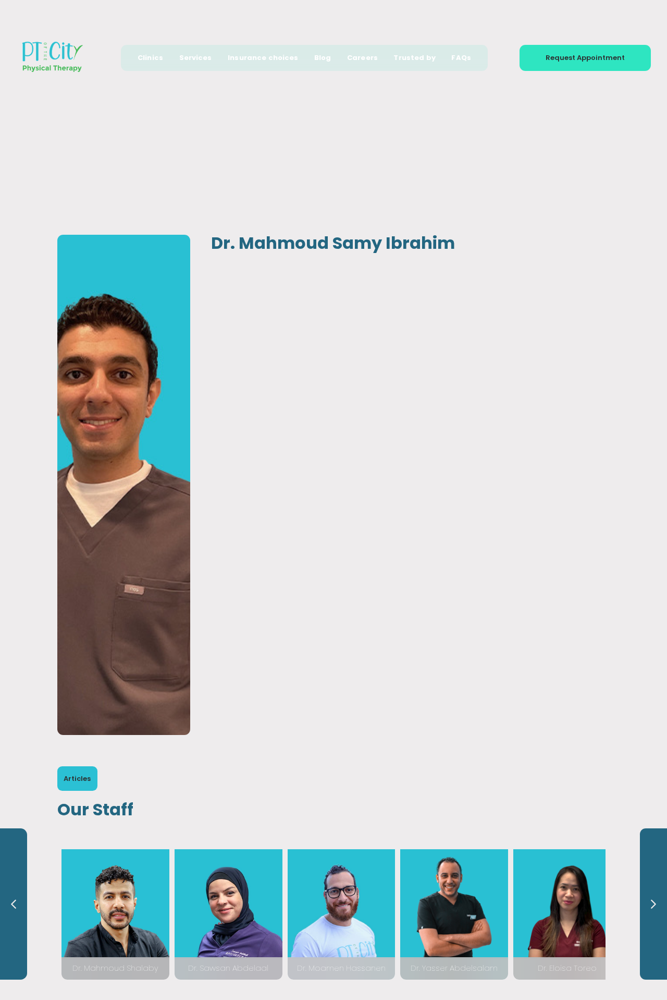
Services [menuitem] (195, 58)
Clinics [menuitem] (150, 58)
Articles (77, 779)
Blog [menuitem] (322, 58)
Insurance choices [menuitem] (263, 58)
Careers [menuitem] (362, 58)
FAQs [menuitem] (461, 58)
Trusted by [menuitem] (414, 58)
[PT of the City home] (52, 58)
